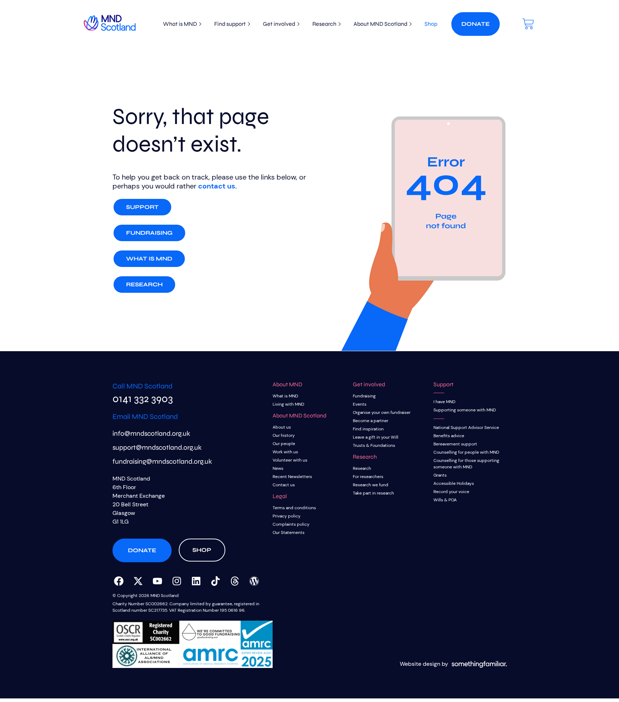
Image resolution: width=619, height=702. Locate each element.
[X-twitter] (138, 581)
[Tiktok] (215, 581)
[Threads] (234, 581)
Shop (430, 23)
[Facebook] (118, 581)
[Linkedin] (196, 581)
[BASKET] (528, 24)
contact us (216, 186)
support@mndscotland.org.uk (157, 447)
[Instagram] (176, 581)
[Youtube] (157, 581)
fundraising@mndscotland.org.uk (162, 461)
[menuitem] (180, 24)
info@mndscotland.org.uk (151, 433)
